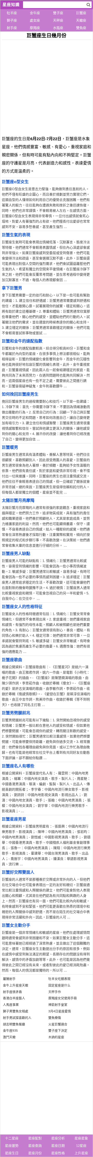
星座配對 (35, 1138)
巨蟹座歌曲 (12, 660)
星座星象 (81, 1138)
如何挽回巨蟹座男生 (20, 394)
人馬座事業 (11, 1004)
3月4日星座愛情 (59, 1011)
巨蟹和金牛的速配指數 (22, 341)
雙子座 (58, 13)
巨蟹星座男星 (14, 819)
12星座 (81, 1146)
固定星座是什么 (59, 985)
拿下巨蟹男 (12, 288)
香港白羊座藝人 (14, 998)
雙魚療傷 (54, 1017)
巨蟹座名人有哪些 (18, 766)
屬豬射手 (9, 979)
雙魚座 (81, 28)
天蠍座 (81, 20)
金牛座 (35, 13)
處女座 (35, 20)
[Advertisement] (46, 86)
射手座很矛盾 (12, 992)
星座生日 (12, 1153)
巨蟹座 (81, 13)
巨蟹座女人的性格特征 (22, 606)
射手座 (12, 28)
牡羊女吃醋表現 (59, 979)
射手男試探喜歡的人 (17, 1017)
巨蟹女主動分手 (16, 925)
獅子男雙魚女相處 (15, 1011)
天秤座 (58, 20)
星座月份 (35, 1153)
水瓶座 (58, 28)
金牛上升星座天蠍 (15, 985)
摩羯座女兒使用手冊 (62, 998)
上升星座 (81, 1153)
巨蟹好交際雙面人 (18, 872)
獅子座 (12, 20)
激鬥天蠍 (9, 1037)
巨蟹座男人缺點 (16, 553)
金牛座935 (10, 1030)
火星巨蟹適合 (57, 1024)
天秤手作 (54, 992)
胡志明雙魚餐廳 (14, 1024)
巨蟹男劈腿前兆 (16, 713)
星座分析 (58, 1138)
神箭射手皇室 (57, 1004)
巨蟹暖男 (10, 447)
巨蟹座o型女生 (15, 182)
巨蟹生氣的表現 (16, 235)
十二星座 (12, 1138)
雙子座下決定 (57, 1030)
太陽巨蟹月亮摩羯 (18, 500)
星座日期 (58, 1146)
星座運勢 (12, 1146)
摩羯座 (35, 28)
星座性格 (58, 1153)
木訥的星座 (56, 1037)
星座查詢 (35, 1146)
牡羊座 (12, 13)
